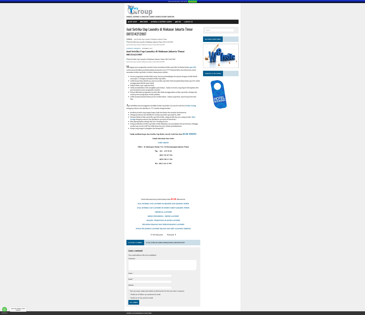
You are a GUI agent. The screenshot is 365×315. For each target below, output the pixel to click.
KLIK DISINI (192, 1)
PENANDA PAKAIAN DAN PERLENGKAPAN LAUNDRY (163, 224)
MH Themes (149, 313)
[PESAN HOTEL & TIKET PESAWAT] (217, 110)
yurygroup (137, 48)
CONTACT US (189, 22)
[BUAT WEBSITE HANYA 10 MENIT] (221, 67)
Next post (170, 235)
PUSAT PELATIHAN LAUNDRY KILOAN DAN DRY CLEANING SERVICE (163, 228)
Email (130, 279)
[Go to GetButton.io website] (5, 313)
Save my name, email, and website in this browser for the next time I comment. (157, 291)
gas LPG (193, 67)
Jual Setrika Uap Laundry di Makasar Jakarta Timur (150, 39)
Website (131, 285)
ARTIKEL (178, 22)
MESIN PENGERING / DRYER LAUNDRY (163, 216)
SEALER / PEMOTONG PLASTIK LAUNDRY (163, 220)
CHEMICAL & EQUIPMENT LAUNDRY (162, 22)
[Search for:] (219, 30)
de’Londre (145, 22)
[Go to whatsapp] (4, 309)
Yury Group (133, 22)
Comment (131, 258)
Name (130, 273)
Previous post (158, 235)
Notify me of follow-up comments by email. (146, 294)
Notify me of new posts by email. (142, 298)
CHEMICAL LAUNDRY (163, 212)
